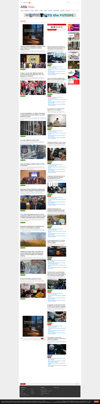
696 (35, 338)
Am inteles (96, 401)
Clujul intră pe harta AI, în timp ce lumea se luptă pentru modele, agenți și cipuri (56, 143)
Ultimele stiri (27, 10)
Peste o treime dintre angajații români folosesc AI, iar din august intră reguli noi (56, 79)
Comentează (23, 69)
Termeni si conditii (43, 389)
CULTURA (50, 10)
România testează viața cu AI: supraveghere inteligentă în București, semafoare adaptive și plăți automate (56, 210)
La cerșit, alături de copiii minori (29, 140)
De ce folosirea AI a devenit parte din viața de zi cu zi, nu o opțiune (55, 109)
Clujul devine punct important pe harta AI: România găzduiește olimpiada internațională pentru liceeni (56, 177)
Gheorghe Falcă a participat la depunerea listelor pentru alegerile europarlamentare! (32, 190)
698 (39, 338)
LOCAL (32, 10)
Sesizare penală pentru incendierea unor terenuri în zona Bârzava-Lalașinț (32, 227)
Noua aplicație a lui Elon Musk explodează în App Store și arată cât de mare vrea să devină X (56, 338)
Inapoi (22, 338)
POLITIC (36, 10)
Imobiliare (68, 10)
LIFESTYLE (63, 10)
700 (44, 338)
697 (37, 338)
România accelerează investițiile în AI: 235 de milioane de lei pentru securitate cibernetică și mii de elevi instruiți (56, 48)
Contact (42, 394)
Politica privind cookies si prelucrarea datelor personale (46, 391)
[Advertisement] (33, 105)
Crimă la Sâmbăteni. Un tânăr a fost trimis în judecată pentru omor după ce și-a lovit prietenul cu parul (32, 115)
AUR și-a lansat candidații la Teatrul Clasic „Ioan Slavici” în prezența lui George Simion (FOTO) (32, 48)
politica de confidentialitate (51, 401)
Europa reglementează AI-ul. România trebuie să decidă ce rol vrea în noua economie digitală (56, 241)
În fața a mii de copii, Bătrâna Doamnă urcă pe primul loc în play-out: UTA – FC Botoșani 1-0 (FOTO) (32, 74)
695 (33, 338)
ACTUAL (41, 10)
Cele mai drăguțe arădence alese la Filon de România (32, 164)
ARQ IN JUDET (56, 10)
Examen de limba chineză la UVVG (30, 279)
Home (22, 10)
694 (31, 338)
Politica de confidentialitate (45, 393)
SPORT (45, 10)
